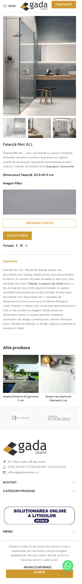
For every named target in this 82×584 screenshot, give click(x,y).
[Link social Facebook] (16, 245)
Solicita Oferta (17, 235)
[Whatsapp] (67, 565)
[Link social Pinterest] (21, 245)
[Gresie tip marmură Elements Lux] (58, 374)
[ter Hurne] (21, 418)
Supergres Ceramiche (60, 166)
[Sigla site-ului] (34, 5)
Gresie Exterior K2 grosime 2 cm (20, 398)
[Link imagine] (25, 447)
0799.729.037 (64, 4)
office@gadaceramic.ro (23, 472)
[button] (7, 66)
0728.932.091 (36, 467)
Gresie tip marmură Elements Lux (58, 398)
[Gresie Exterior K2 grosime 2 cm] (21, 374)
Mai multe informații (37, 567)
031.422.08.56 (57, 467)
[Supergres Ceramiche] (59, 418)
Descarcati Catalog (39, 223)
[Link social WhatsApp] (26, 245)
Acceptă (39, 572)
